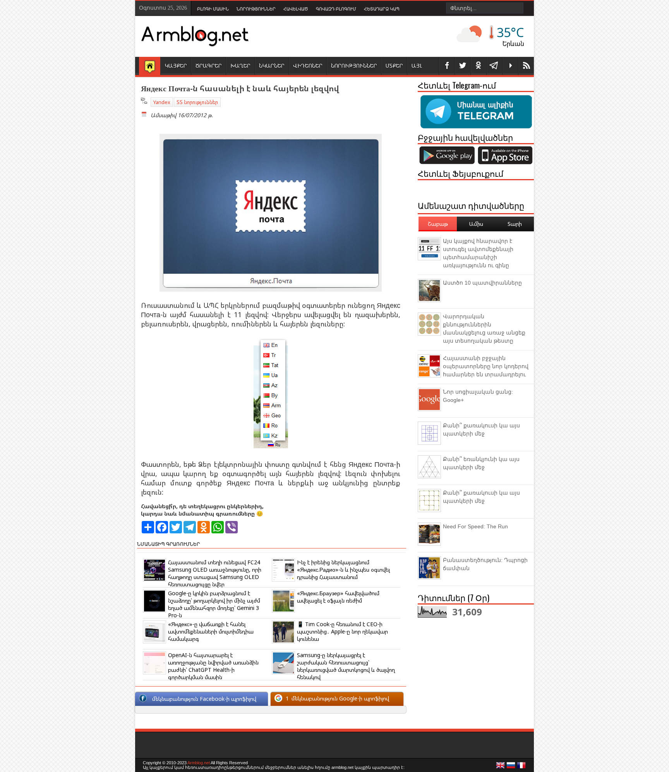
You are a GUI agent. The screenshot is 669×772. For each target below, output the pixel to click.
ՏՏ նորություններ (197, 102)
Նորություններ (256, 9)
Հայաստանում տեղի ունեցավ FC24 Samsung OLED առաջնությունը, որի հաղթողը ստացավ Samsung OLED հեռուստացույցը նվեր (214, 573)
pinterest (478, 66)
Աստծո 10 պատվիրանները (482, 283)
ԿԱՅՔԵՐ (176, 65)
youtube (510, 66)
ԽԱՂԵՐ (240, 65)
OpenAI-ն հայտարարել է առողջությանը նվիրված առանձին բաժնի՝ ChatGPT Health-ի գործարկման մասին (213, 666)
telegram (494, 66)
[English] (500, 767)
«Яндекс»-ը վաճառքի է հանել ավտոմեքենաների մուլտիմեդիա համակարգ (211, 631)
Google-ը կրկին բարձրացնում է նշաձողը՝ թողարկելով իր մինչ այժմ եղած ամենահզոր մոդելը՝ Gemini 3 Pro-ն (214, 604)
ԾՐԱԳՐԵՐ (209, 65)
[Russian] (511, 767)
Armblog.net (198, 762)
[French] (521, 767)
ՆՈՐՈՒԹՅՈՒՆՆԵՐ (354, 65)
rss (526, 66)
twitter (462, 66)
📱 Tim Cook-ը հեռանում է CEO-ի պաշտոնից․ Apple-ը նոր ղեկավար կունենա (342, 631)
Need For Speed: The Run (475, 526)
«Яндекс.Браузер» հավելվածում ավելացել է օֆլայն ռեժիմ (338, 596)
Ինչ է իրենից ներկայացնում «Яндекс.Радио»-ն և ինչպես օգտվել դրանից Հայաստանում (343, 570)
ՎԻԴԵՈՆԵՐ (307, 65)
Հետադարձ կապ (382, 9)
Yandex (161, 102)
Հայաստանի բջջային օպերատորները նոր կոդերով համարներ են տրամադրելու (485, 366)
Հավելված (295, 9)
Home (149, 66)
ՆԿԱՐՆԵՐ (272, 65)
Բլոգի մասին (213, 9)
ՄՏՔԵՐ (394, 65)
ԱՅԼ (417, 65)
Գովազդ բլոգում (336, 9)
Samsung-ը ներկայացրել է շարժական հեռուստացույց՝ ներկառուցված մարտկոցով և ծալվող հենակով (346, 666)
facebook (447, 66)
